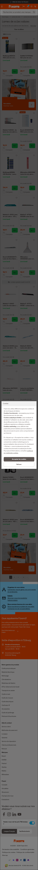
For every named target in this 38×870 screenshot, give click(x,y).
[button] (19, 459)
